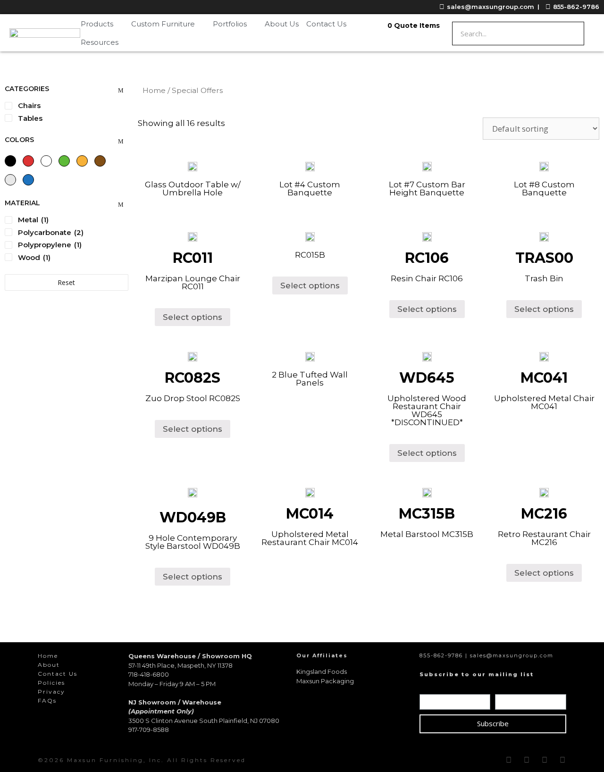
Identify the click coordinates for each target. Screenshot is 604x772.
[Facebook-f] (508, 760)
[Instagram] (526, 760)
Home (154, 90)
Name (432, 687)
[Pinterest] (544, 760)
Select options (192, 317)
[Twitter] (562, 760)
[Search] (572, 33)
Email (506, 687)
